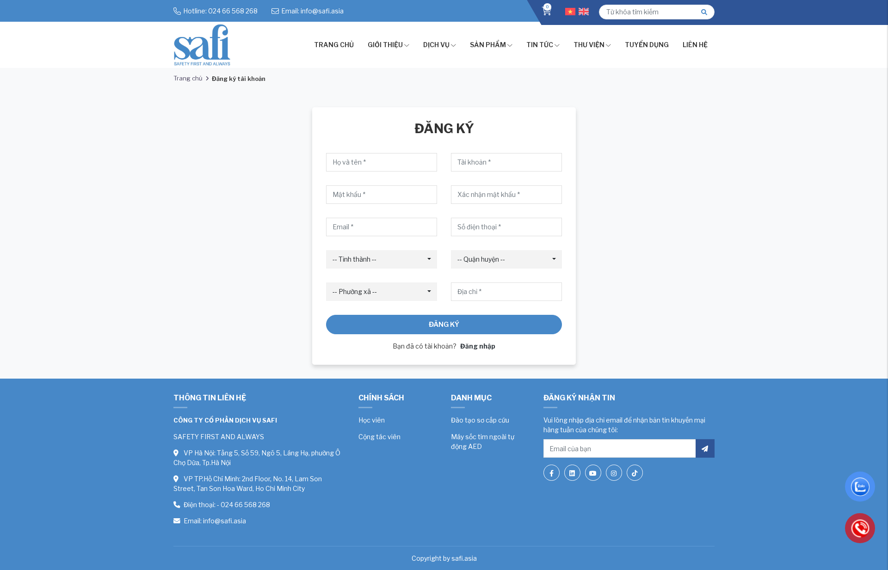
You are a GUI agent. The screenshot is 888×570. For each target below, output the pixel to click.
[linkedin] (572, 473)
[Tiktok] (635, 473)
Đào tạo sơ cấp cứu (480, 420)
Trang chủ (334, 45)
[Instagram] (614, 473)
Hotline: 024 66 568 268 (220, 11)
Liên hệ (695, 45)
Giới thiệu (385, 45)
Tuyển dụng (647, 45)
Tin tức (539, 45)
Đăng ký (444, 324)
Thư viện (589, 45)
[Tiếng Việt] (572, 11)
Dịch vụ (436, 45)
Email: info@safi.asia (312, 11)
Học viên (371, 420)
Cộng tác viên (379, 437)
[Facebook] (551, 473)
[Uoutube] (593, 473)
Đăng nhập (477, 346)
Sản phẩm (488, 45)
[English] (585, 11)
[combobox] (381, 259)
